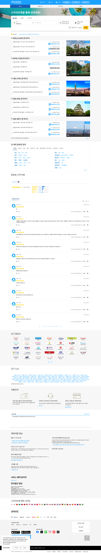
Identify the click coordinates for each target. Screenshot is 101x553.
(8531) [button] (39, 186)
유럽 (28, 148)
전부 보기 (87, 414)
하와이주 (20, 148)
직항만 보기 (76, 27)
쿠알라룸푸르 (64, 165)
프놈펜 (68, 157)
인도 (56, 160)
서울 (19, 152)
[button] (18, 211)
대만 (15, 155)
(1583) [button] (39, 190)
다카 (62, 162)
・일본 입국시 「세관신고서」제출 (19, 442)
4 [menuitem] (48, 326)
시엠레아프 (62, 157)
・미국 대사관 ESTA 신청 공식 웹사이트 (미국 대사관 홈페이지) (67, 444)
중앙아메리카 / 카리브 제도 (46, 148)
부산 (23, 152)
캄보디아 (57, 157)
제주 (26, 152)
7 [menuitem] (54, 326)
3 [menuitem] (46, 326)
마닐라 (20, 165)
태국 (56, 152)
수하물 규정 (14, 469)
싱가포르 (25, 160)
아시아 (14, 148)
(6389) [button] (39, 187)
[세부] (78, 68)
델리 (59, 160)
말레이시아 (57, 165)
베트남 (16, 162)
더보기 (87, 138)
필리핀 (16, 165)
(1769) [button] (39, 192)
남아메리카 (55, 148)
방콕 (59, 152)
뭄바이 (63, 160)
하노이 (25, 162)
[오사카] (78, 108)
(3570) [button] (39, 189)
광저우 (28, 157)
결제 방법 (67, 407)
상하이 (24, 157)
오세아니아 (32, 148)
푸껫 (63, 152)
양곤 (60, 167)
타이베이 (20, 155)
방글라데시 (57, 162)
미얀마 (56, 167)
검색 (86, 27)
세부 (25, 165)
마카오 (20, 160)
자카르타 (71, 155)
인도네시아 (57, 155)
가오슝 (25, 155)
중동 (37, 148)
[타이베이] (78, 88)
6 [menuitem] (52, 326)
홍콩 (15, 160)
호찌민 (20, 162)
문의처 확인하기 (14, 480)
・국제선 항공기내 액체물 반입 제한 (19, 440)
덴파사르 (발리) (64, 155)
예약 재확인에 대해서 (16, 460)
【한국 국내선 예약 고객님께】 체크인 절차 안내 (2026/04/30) (24, 416)
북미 (24, 148)
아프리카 (61, 148)
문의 (40, 405)
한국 (15, 152)
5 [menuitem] (50, 326)
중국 (15, 157)
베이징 (19, 157)
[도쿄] (78, 128)
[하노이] (78, 48)
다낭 (29, 162)
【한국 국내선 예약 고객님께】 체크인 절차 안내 (29, 34)
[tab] (15, 199)
